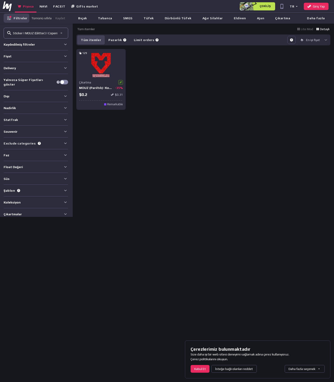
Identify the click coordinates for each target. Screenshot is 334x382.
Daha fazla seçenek (302, 369)
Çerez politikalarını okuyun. (209, 359)
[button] (293, 6)
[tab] (117, 39)
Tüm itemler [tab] (91, 40)
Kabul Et (200, 369)
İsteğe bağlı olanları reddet (234, 369)
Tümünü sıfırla (41, 18)
